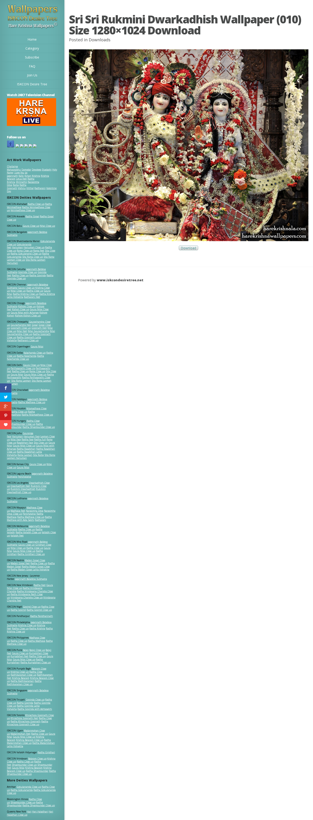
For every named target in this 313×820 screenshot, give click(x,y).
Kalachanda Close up (35, 352)
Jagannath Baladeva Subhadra (27, 500)
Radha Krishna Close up (25, 294)
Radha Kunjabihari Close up (35, 662)
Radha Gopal (32, 216)
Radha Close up (36, 204)
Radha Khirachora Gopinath (26, 721)
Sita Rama (38, 455)
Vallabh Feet (17, 535)
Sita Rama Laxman (21, 380)
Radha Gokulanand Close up (26, 253)
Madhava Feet (18, 510)
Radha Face (27, 439)
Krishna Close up (27, 625)
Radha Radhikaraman (22, 681)
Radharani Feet (32, 296)
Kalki (21, 175)
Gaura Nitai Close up (35, 374)
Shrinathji (21, 182)
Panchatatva (24, 476)
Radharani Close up (27, 340)
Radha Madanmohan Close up (29, 741)
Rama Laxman (24, 455)
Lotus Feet (21, 178)
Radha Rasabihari (26, 448)
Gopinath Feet (39, 327)
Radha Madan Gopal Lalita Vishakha (30, 569)
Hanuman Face (32, 436)
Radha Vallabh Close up (28, 532)
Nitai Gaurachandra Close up (31, 332)
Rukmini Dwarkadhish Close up (26, 490)
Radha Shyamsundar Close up (38, 427)
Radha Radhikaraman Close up (24, 682)
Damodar (26, 169)
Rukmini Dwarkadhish (23, 489)
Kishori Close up (20, 309)
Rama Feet (38, 250)
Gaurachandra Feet (21, 324)
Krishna (36, 175)
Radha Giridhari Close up (31, 554)
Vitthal (30, 188)
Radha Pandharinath (41, 616)
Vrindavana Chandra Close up (27, 597)
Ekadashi (47, 169)
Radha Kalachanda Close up (25, 357)
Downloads (99, 39)
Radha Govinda (37, 275)
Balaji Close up (37, 650)
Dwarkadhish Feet (20, 486)
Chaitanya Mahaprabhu (14, 168)
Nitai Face (16, 439)
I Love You (19, 172)
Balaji (26, 650)
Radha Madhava (36, 640)
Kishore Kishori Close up (28, 315)
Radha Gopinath (16, 186)
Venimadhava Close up (23, 210)
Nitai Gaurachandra (38, 331)
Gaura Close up (31, 225)
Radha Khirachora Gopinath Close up (27, 723)
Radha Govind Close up (39, 609)
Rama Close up (25, 250)
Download (188, 248)
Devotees (36, 169)
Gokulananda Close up (28, 786)
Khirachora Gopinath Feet (24, 718)
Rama (16, 185)
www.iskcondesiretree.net (120, 280)
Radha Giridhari (46, 752)
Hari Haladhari (40, 811)
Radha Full (40, 439)
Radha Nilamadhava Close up (37, 414)
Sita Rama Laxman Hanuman (26, 261)
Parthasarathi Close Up (23, 368)
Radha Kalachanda (26, 355)
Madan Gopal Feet (20, 563)
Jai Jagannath (17, 174)
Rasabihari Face (25, 442)
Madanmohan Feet (20, 733)
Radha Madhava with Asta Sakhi (29, 518)
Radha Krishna (37, 628)
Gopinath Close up (21, 327)
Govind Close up (32, 606)
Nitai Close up (47, 225)
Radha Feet (40, 585)
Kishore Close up (27, 306)
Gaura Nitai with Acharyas (25, 312)
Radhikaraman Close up (23, 674)
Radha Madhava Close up (31, 402)
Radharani (40, 188)
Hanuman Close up (34, 247)
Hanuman (17, 247)
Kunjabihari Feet (19, 656)
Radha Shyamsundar (37, 771)
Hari (29, 811)
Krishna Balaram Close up (29, 740)
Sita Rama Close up (32, 256)
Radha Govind (18, 609)
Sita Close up (41, 442)
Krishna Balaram (20, 678)
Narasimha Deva (34, 510)
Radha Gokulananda (22, 790)
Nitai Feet (22, 331)
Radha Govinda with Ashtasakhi (34, 709)
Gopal (35, 324)
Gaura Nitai (37, 346)
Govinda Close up (27, 272)
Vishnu (22, 188)
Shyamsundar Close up (23, 424)
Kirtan (28, 175)
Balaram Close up (37, 758)
